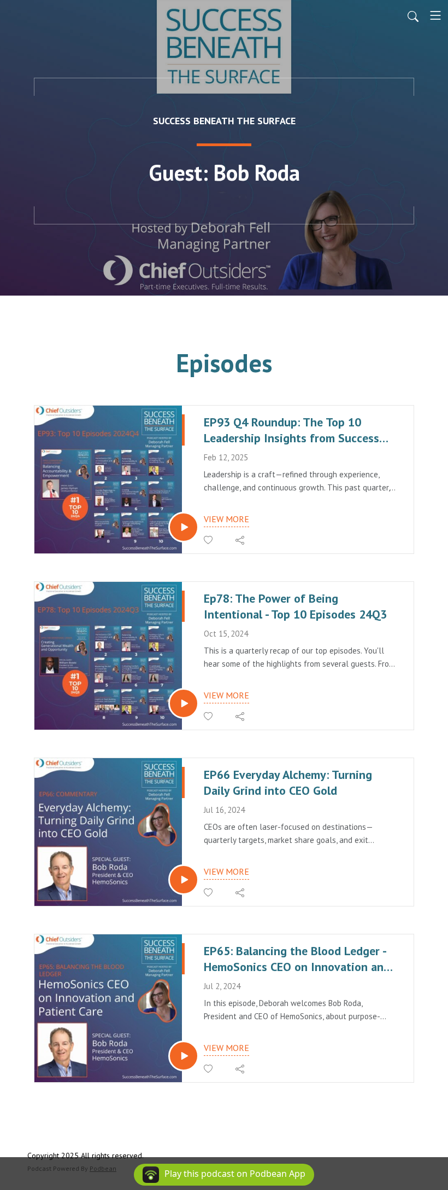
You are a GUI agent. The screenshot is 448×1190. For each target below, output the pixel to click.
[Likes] (209, 540)
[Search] (413, 15)
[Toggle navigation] (435, 15)
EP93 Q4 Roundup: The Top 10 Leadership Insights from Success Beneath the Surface (291, 430)
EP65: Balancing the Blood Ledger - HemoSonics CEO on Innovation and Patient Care (297, 958)
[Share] (240, 540)
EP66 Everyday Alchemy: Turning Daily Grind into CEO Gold (288, 782)
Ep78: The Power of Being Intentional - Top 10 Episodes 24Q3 (295, 606)
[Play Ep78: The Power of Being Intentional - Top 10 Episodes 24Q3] (183, 703)
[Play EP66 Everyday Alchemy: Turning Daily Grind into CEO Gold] (183, 879)
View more (226, 518)
